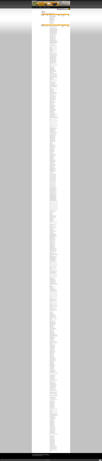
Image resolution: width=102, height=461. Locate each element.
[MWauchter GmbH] (51, 3)
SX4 (40, 9)
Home (33, 7)
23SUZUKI (38, 9)
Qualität (45, 7)
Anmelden (60, 0)
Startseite (34, 9)
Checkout (69, 0)
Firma (36, 7)
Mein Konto (56, 0)
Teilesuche (40, 7)
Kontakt (48, 7)
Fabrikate (36, 9)
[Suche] (69, 8)
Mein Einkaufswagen (64, 0)
